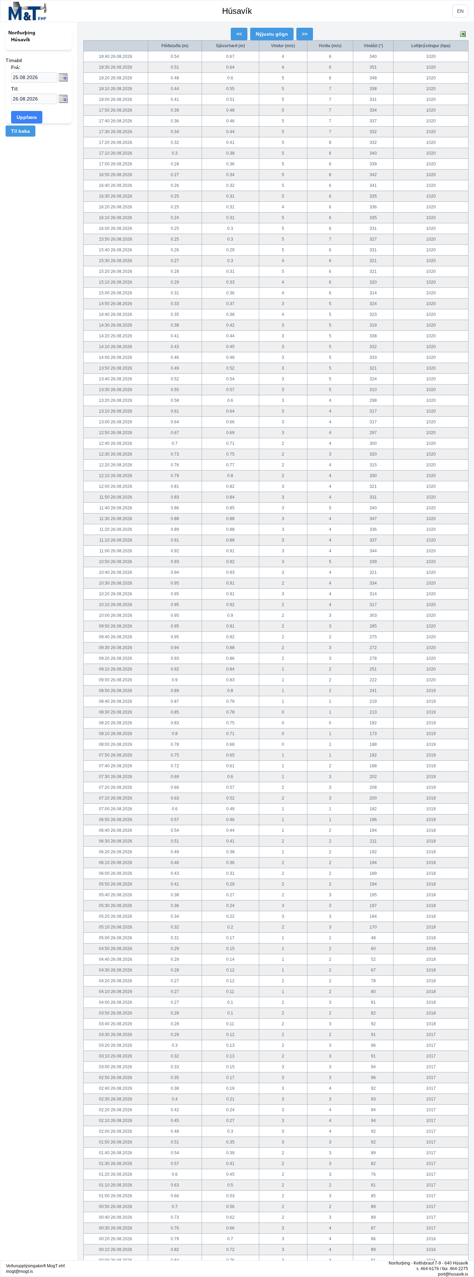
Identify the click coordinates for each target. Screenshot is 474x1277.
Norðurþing (21, 32)
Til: (15, 89)
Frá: (15, 67)
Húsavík (237, 11)
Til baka (20, 131)
